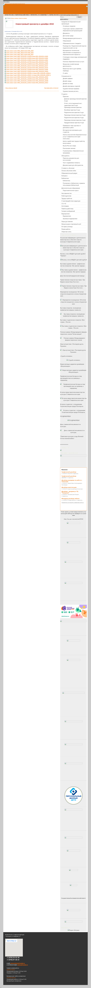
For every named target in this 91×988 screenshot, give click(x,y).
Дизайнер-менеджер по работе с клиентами (72, 480)
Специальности (66, 76)
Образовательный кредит (69, 173)
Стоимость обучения (67, 168)
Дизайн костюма (68, 83)
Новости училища (23, 18)
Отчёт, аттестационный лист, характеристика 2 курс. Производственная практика (73, 105)
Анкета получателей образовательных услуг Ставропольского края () (75, 137)
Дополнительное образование (70, 188)
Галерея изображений (68, 211)
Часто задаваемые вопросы (71, 163)
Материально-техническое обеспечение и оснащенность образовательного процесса (72, 52)
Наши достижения (67, 221)
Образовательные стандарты (72, 43)
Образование (67, 41)
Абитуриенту (65, 156)
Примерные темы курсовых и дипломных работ (72, 126)
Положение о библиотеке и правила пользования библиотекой (74, 184)
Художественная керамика (71, 88)
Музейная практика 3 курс (72, 110)
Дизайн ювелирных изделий (71, 86)
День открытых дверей (11, 88)
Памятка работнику (67, 208)
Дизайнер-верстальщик (69, 487)
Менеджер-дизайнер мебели (70, 498)
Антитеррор (65, 206)
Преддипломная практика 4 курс (74, 122)
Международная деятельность (72, 38)
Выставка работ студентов (51, 88)
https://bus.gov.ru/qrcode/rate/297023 (73, 519)
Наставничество (66, 193)
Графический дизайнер (69, 472)
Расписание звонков (69, 148)
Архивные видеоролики (70, 218)
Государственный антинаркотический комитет (73, 898)
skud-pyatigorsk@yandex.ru (17, 963)
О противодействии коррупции (70, 201)
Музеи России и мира (69, 146)
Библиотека (65, 178)
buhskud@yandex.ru (22, 965)
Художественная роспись (70, 91)
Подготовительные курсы (71, 190)
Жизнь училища (14, 18)
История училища (66, 226)
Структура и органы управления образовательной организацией (72, 30)
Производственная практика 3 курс (75, 115)
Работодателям (66, 196)
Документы (66, 33)
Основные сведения (69, 26)
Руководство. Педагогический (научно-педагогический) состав (75, 47)
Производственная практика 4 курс (75, 120)
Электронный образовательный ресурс (15, 3)
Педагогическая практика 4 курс (74, 117)
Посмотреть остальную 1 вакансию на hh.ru (73, 502)
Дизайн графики (68, 78)
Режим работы (65, 229)
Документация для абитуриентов (73, 165)
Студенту (64, 94)
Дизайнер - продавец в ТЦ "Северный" (70, 492)
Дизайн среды (67, 81)
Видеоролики (65, 214)
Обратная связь (66, 232)
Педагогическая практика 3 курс (74, 112)
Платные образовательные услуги (73, 61)
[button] (6, 2)
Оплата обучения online (68, 170)
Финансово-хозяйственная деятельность (71, 65)
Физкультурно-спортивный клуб (71, 224)
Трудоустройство (66, 198)
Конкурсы (64, 176)
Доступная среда (68, 36)
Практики (66, 96)
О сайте (65, 73)
